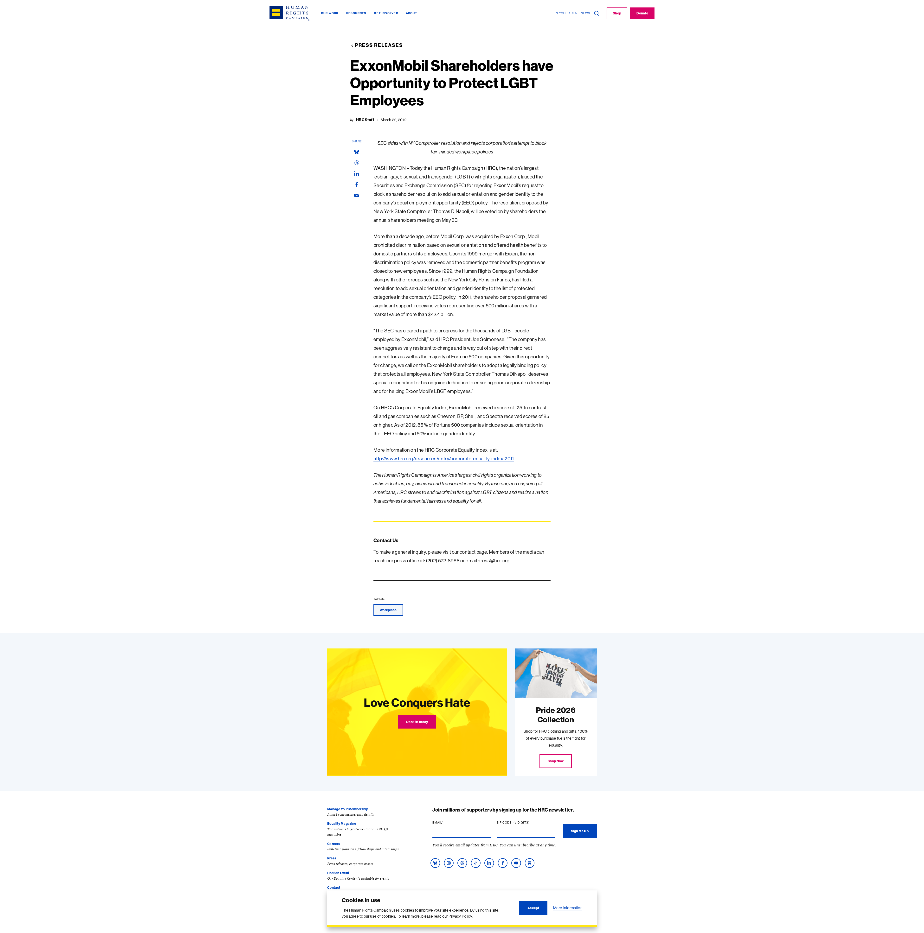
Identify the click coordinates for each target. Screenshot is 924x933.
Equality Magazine (341, 823)
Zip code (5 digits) (522, 822)
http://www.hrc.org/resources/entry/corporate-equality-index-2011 (443, 459)
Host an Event (338, 873)
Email (447, 822)
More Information (567, 907)
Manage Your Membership (347, 809)
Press (331, 858)
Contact (333, 887)
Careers (333, 844)
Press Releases (379, 45)
